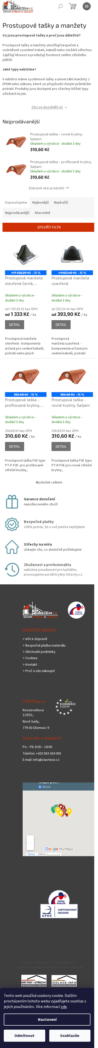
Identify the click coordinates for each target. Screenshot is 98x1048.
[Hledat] (60, 6)
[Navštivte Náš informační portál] (33, 980)
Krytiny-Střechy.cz (36, 962)
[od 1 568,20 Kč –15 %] (25, 254)
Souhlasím (69, 1035)
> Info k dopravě (35, 639)
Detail (14, 324)
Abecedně (42, 212)
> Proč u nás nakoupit (39, 671)
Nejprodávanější (17, 212)
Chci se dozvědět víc (47, 107)
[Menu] (87, 6)
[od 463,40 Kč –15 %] (72, 254)
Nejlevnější (40, 202)
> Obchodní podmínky (39, 652)
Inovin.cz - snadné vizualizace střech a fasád (50, 967)
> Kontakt (30, 664)
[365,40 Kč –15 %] (25, 376)
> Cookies (30, 658)
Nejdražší (61, 202)
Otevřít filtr (49, 227)
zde (64, 1006)
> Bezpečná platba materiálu (44, 645)
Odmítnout (24, 1035)
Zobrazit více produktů (46, 188)
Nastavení (47, 1019)
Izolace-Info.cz (63, 962)
